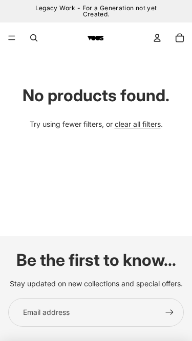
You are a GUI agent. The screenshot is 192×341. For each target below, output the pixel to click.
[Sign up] (169, 312)
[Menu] (12, 38)
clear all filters (138, 124)
